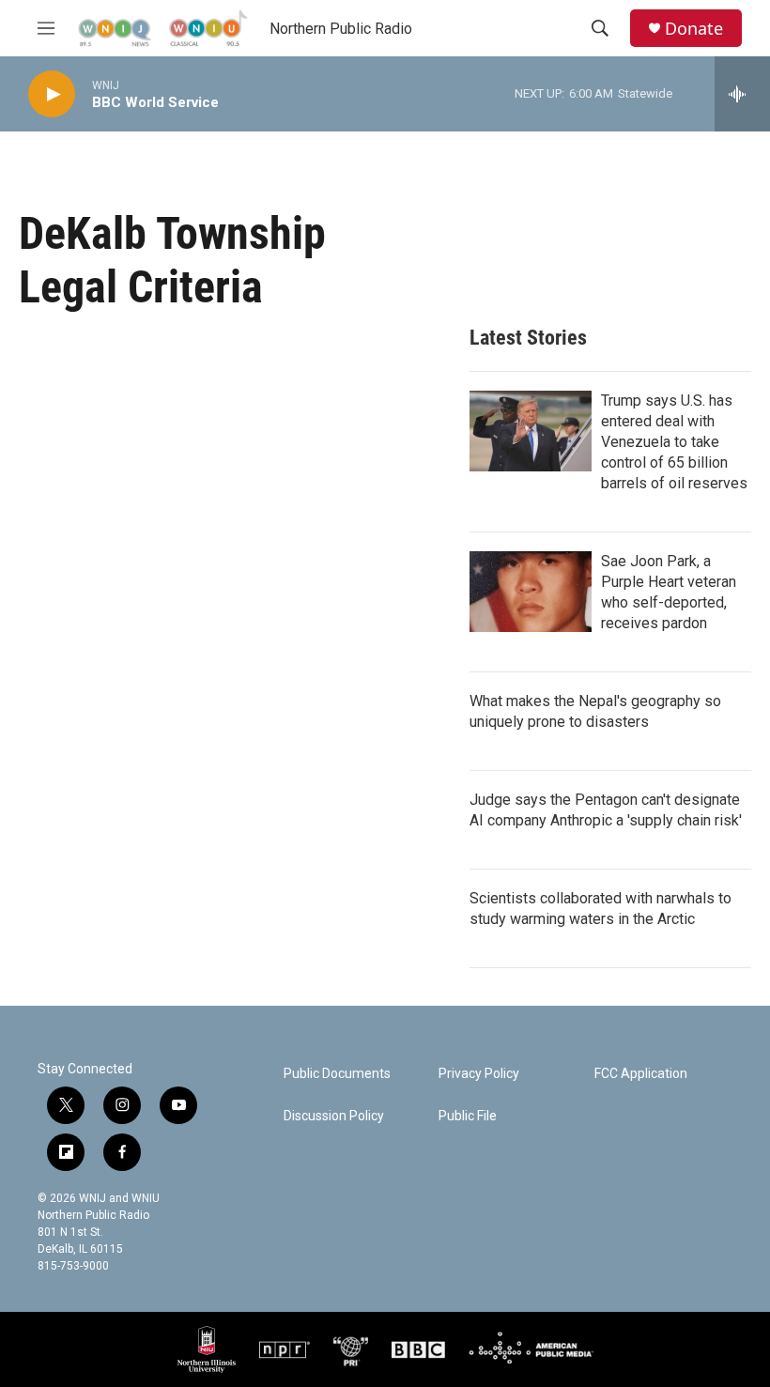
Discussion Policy (334, 1116)
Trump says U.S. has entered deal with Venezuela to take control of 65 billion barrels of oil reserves (674, 442)
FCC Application (640, 1074)
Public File (468, 1116)
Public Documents (337, 1074)
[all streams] (742, 93)
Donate (694, 29)
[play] (52, 94)
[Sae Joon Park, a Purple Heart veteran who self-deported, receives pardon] (531, 591)
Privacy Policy (479, 1074)
